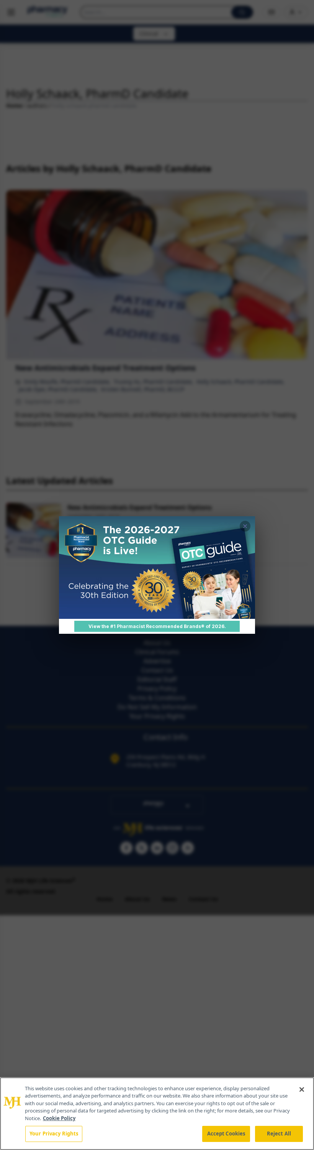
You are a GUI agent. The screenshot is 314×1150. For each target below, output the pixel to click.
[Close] (301, 1089)
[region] (157, 1113)
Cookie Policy (59, 1118)
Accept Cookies (226, 1133)
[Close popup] (245, 526)
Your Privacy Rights (53, 1133)
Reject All (279, 1133)
